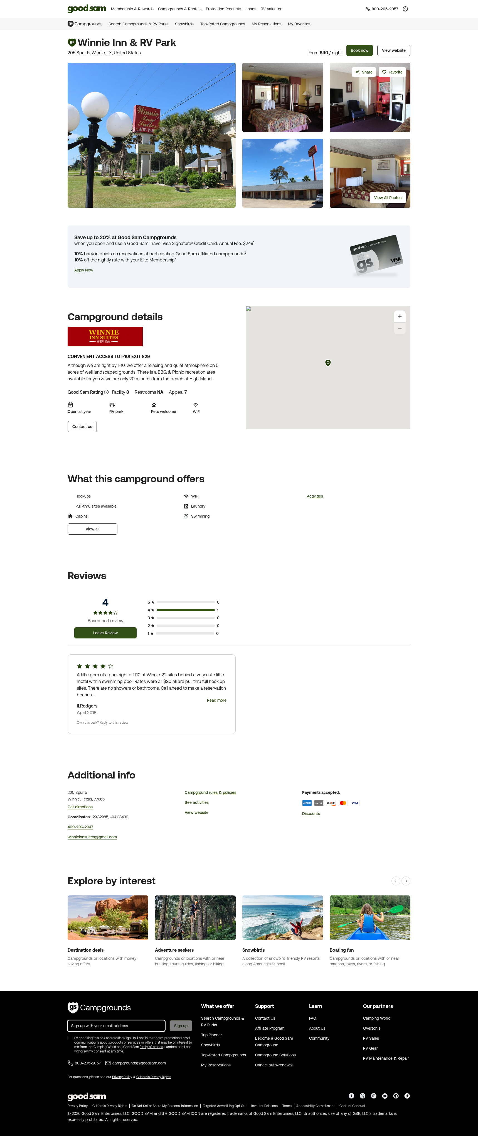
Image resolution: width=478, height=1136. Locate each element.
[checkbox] (70, 1038)
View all (92, 529)
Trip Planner (211, 1035)
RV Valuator (271, 9)
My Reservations (266, 24)
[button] (83, 270)
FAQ (312, 1018)
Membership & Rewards (132, 9)
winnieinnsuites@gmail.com (92, 837)
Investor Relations (264, 1106)
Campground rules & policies (210, 792)
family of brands (151, 1047)
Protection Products (223, 9)
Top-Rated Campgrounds (222, 24)
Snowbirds (184, 24)
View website (394, 50)
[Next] (405, 881)
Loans (251, 9)
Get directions (80, 807)
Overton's (371, 1028)
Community (319, 1038)
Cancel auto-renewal (274, 1065)
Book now (359, 50)
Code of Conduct (352, 1106)
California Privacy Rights (153, 1077)
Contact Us (265, 1018)
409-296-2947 (80, 827)
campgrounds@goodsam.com (139, 1063)
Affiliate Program (269, 1028)
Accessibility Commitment (315, 1106)
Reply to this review (114, 722)
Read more (216, 700)
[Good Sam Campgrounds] (99, 1007)
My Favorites (299, 24)
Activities (315, 496)
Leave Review (105, 633)
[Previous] (395, 881)
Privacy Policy (122, 1077)
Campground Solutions (275, 1055)
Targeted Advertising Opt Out (225, 1106)
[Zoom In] (400, 316)
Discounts (311, 813)
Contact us (82, 426)
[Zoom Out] (400, 328)
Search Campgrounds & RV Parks (138, 24)
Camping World (376, 1018)
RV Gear (370, 1048)
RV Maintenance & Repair (386, 1058)
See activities (197, 802)
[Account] (405, 9)
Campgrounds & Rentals (179, 9)
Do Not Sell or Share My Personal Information (165, 1106)
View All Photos (387, 197)
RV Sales (371, 1038)
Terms (287, 1106)
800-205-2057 (88, 1063)
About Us (317, 1028)
